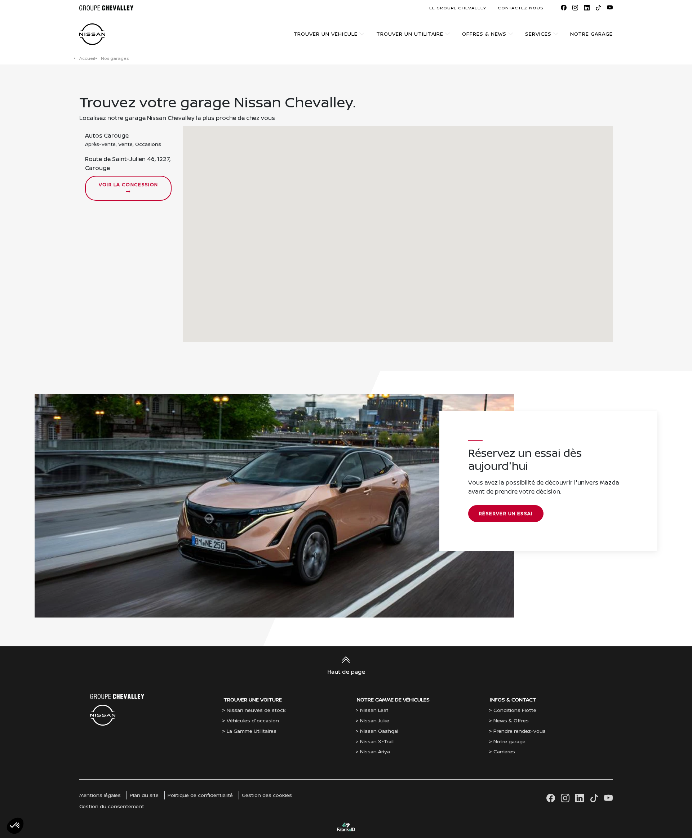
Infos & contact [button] (513, 699)
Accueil (87, 58)
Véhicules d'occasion (253, 720)
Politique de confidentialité (200, 795)
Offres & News (484, 33)
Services (538, 33)
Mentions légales (100, 795)
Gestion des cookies (267, 795)
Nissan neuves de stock (256, 709)
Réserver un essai (506, 513)
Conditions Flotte (514, 709)
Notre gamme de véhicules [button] (393, 699)
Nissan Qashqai (379, 730)
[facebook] (564, 8)
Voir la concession (128, 184)
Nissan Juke (374, 720)
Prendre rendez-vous (519, 730)
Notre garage (591, 33)
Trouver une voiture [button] (252, 699)
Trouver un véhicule (325, 33)
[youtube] (610, 8)
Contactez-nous (521, 8)
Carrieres (504, 751)
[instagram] (575, 8)
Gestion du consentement (111, 806)
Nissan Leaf (374, 709)
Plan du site (144, 795)
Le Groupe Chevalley (457, 8)
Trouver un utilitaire (409, 33)
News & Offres (511, 720)
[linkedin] (587, 8)
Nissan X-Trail (377, 741)
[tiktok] (598, 8)
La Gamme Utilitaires (251, 730)
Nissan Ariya (375, 751)
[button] (396, 227)
